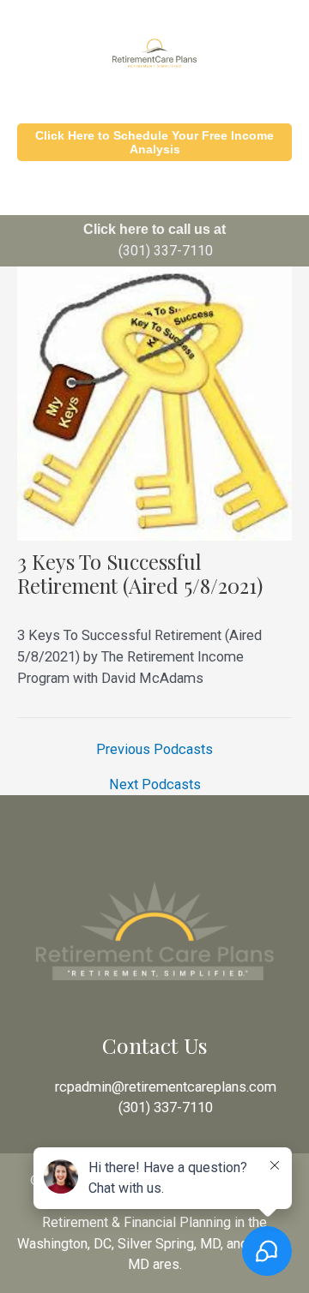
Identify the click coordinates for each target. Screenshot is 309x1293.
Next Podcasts (155, 785)
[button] (154, 192)
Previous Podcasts (154, 750)
